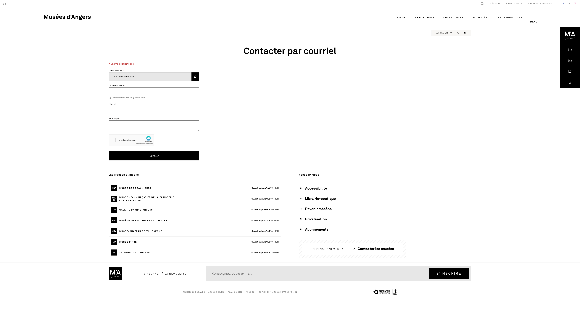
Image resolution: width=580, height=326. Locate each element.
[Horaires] (569, 49)
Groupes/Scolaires (540, 3)
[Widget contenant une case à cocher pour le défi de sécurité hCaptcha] (131, 140)
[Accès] (569, 82)
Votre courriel (117, 85)
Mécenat (495, 3)
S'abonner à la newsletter (166, 273)
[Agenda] (569, 71)
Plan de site (235, 292)
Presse (250, 292)
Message (115, 118)
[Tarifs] (569, 60)
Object (112, 104)
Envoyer (160, 155)
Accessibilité (216, 292)
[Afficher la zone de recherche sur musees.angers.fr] (482, 4)
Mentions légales (194, 292)
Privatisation (514, 3)
